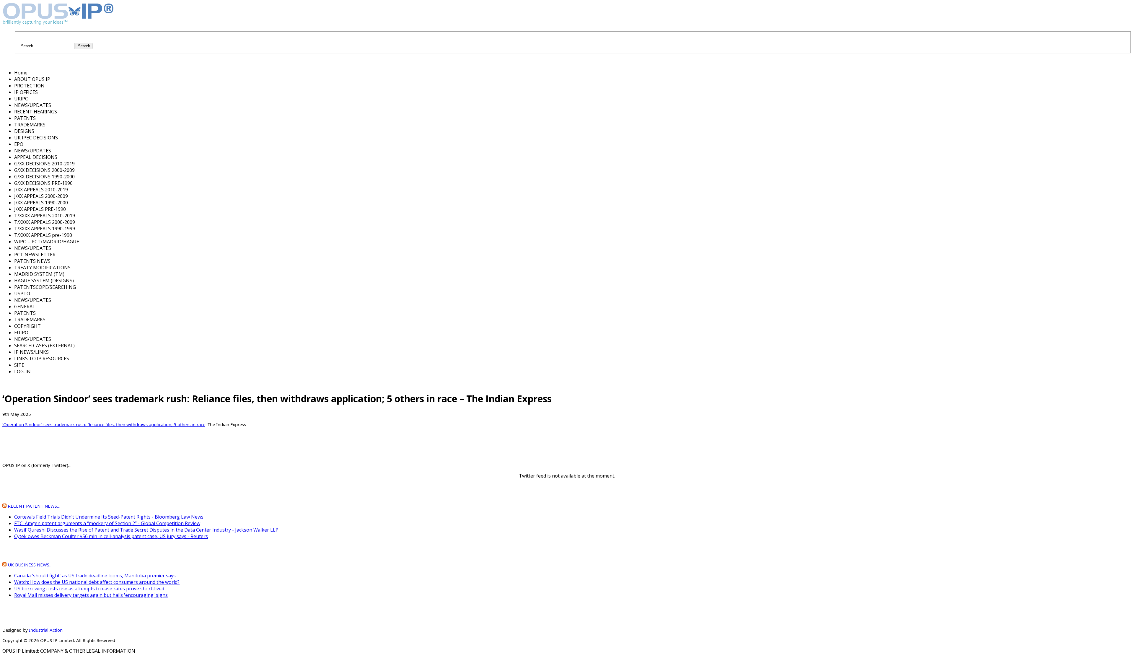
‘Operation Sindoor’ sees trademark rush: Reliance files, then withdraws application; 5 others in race (103, 424)
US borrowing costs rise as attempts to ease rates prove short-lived (89, 588)
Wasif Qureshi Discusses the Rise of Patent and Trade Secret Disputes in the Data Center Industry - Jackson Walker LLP (146, 530)
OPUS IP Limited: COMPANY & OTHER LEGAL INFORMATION (68, 651)
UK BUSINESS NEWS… (30, 565)
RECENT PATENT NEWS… (34, 506)
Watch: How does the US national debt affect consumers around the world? (97, 582)
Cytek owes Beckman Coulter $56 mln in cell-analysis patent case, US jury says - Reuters (111, 536)
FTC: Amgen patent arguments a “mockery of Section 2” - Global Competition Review (107, 523)
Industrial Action (46, 630)
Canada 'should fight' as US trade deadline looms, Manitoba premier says (95, 575)
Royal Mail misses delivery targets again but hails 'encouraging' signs (91, 595)
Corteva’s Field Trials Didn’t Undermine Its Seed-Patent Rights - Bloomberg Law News (108, 517)
